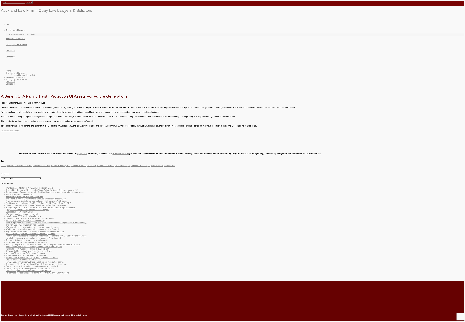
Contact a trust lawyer (10, 130)
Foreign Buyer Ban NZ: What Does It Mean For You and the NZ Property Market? (40, 207)
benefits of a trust (78, 166)
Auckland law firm (120, 154)
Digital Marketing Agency (79, 315)
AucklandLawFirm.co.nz (62, 315)
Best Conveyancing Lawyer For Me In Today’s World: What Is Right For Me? (38, 203)
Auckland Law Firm (23, 166)
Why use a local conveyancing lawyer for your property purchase (33, 227)
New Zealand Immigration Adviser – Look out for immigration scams (35, 262)
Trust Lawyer (144, 166)
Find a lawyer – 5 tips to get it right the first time (26, 255)
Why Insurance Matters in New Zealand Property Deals (29, 188)
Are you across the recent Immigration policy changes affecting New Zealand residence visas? (46, 236)
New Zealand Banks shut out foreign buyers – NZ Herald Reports (34, 247)
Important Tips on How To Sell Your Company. (25, 253)
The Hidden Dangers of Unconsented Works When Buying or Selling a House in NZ (42, 190)
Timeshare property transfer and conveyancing (26, 221)
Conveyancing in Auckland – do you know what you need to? (32, 266)
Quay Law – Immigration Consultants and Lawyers (27, 210)
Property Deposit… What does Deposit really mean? (28, 271)
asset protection (8, 166)
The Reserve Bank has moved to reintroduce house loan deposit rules (36, 199)
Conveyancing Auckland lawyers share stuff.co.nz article (30, 268)
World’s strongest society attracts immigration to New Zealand (32, 229)
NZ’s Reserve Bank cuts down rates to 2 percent (26, 242)
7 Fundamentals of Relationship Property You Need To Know (32, 258)
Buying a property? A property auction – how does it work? (30, 218)
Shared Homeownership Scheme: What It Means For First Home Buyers (36, 205)
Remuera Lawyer (122, 166)
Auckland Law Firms (41, 166)
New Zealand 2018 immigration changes (23, 216)
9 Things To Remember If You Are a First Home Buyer (29, 251)
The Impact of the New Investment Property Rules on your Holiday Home (37, 264)
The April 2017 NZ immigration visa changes (25, 225)
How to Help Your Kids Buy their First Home (24, 197)
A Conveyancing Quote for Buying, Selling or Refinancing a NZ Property (36, 201)
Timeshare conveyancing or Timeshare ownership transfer (30, 234)
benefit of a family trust (60, 166)
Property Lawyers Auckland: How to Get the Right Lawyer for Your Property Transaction (43, 244)
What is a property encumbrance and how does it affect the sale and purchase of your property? (46, 223)
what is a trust (169, 166)
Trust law (134, 166)
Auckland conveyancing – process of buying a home (28, 249)
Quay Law (91, 166)
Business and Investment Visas (19, 212)
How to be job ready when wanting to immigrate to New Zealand (33, 238)
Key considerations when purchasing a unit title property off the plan (35, 231)
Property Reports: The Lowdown (20, 194)
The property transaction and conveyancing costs (27, 240)
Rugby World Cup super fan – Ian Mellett (23, 260)
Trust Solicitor (157, 166)
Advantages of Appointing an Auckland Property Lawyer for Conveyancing (37, 273)
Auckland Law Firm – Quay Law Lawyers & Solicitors (46, 10)
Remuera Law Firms (105, 166)
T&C (50, 315)
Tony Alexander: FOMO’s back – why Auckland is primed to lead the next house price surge (45, 192)
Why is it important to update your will (22, 214)
